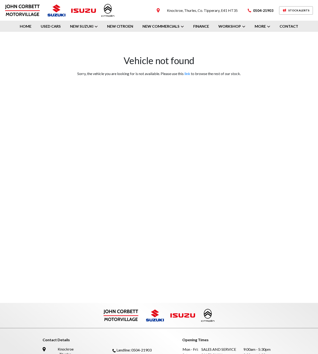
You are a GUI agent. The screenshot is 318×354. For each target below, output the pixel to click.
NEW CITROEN (120, 26)
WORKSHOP (229, 26)
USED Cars (51, 26)
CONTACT (289, 26)
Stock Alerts (298, 10)
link (187, 73)
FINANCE (201, 26)
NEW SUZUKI (81, 26)
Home (25, 26)
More (260, 26)
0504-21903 (263, 10)
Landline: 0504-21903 (134, 350)
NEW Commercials (160, 26)
